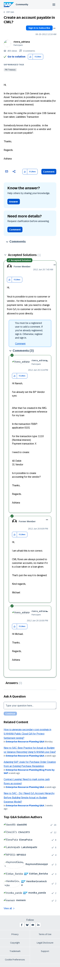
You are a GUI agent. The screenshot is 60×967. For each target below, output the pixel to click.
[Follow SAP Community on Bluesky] (27, 925)
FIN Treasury (10, 70)
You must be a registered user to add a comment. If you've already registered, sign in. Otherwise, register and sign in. (29, 330)
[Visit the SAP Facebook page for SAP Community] (21, 925)
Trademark (15, 951)
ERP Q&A (10, 12)
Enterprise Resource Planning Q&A (25, 741)
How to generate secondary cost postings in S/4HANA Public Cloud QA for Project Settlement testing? (27, 733)
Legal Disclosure (45, 942)
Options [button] (54, 28)
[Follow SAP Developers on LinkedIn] (38, 925)
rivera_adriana (22, 42)
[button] (30, 56)
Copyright (15, 942)
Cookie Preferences (15, 959)
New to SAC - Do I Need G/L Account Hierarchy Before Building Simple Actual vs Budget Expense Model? (29, 797)
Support (45, 951)
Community (22, 4)
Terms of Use (45, 934)
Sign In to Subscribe (39, 28)
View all (8, 908)
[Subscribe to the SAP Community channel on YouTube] (33, 925)
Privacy (14, 934)
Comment (49, 171)
